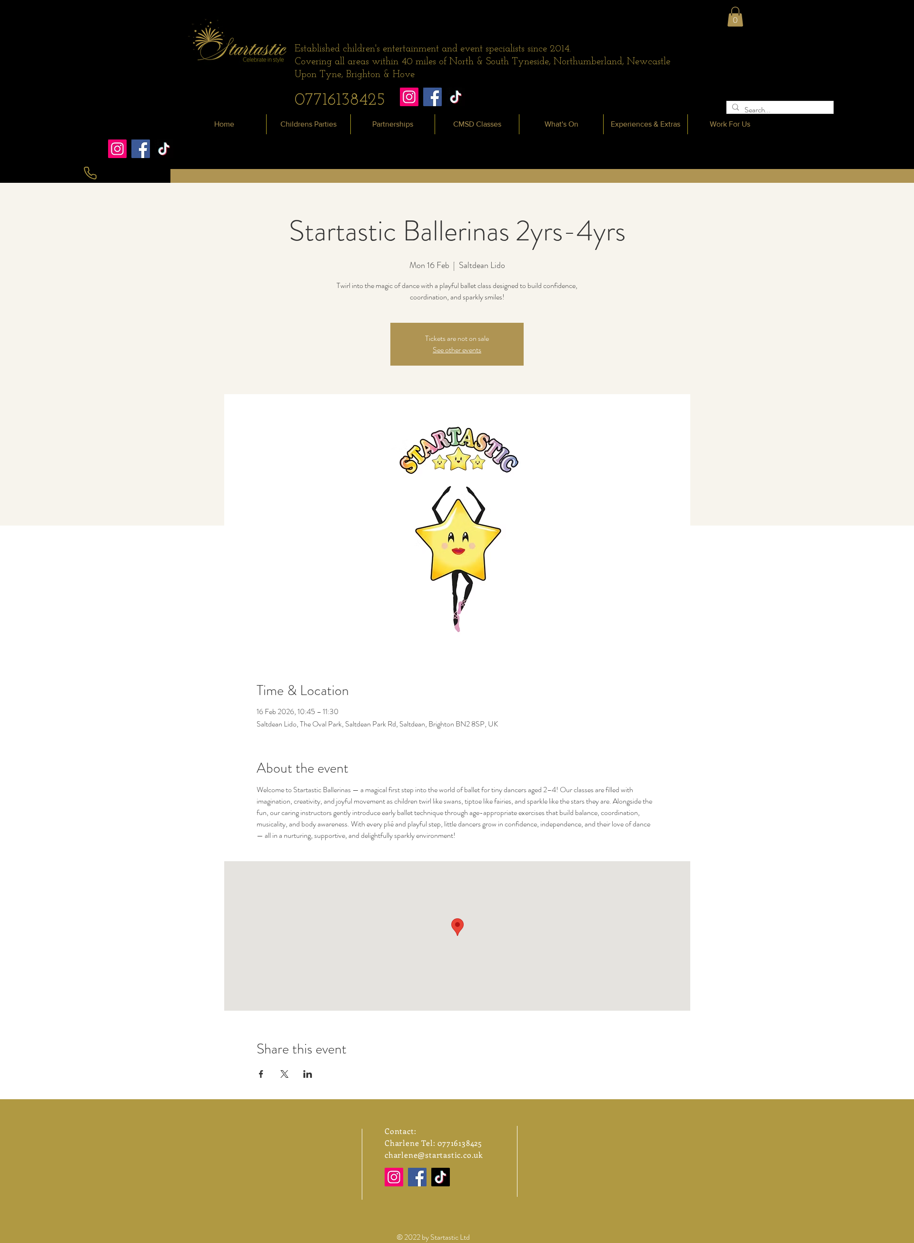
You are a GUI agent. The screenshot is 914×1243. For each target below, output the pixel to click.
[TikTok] (456, 97)
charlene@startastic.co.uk (434, 1155)
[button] (735, 17)
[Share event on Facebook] (261, 1074)
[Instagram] (409, 97)
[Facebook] (432, 97)
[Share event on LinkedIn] (307, 1074)
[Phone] (89, 173)
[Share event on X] (284, 1074)
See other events (457, 349)
